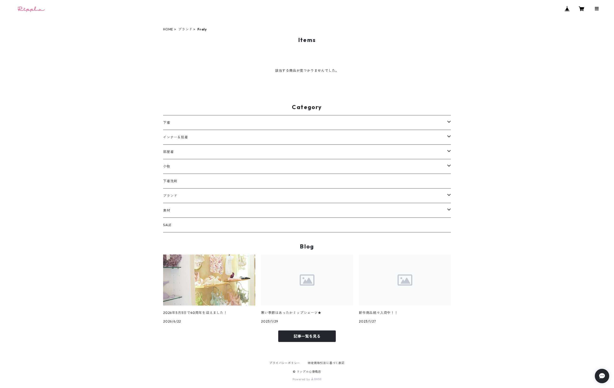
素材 (166, 210)
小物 (166, 166)
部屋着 (168, 152)
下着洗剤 (170, 181)
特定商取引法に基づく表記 (326, 363)
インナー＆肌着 (175, 137)
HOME (168, 29)
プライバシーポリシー (284, 363)
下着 (166, 122)
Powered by (302, 379)
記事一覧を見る (307, 336)
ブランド (185, 29)
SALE (167, 225)
